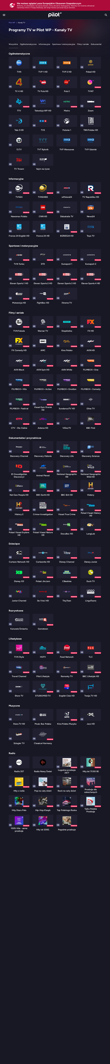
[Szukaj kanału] (106, 15)
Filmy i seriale (83, 44)
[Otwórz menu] (4, 15)
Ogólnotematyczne (28, 44)
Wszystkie (13, 44)
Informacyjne (44, 44)
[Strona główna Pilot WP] (55, 14)
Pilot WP (12, 23)
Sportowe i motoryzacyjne (63, 44)
